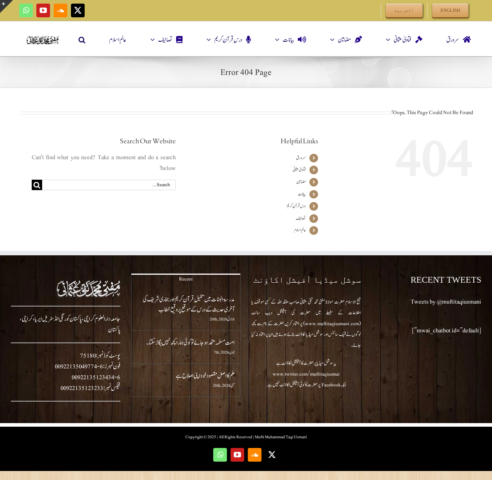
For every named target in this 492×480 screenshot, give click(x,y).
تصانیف (301, 218)
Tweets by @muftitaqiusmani (446, 302)
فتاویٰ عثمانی (299, 169)
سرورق (301, 157)
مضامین (301, 181)
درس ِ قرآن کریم (296, 206)
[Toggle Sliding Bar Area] (6, 6)
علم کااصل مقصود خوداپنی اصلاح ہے (205, 376)
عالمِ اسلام (300, 230)
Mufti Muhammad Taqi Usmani (281, 436)
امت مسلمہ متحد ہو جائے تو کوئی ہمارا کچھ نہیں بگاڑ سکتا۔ (190, 343)
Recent (186, 279)
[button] (82, 40)
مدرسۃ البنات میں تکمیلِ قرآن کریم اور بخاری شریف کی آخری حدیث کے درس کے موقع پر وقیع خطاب (189, 305)
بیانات (302, 194)
